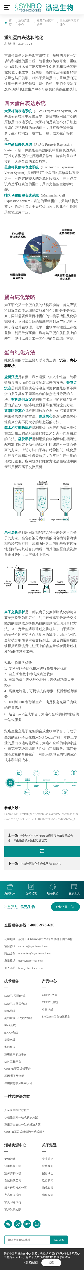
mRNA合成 (11, 1032)
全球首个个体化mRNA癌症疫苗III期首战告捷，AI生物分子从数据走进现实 (40, 837)
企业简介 (47, 1158)
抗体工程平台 (12, 1061)
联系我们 (47, 1166)
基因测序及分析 (14, 1075)
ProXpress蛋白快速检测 (56, 1016)
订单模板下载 (12, 1166)
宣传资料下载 (12, 1173)
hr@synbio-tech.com (30, 968)
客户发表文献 (12, 1209)
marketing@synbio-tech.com (35, 953)
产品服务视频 (12, 1194)
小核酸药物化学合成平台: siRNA (34, 863)
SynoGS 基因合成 (15, 1003)
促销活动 (10, 1158)
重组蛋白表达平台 (15, 1054)
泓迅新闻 (47, 1180)
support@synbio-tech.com (33, 946)
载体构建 (10, 1011)
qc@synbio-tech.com (30, 960)
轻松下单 (61, 906)
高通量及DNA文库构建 (18, 1018)
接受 (51, 1262)
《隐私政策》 (31, 1262)
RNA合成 (10, 1025)
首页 (10, 22)
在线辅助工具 (12, 1180)
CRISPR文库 (49, 994)
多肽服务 (10, 1047)
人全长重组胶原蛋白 (17, 1110)
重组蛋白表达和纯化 (69, 22)
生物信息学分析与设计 (18, 1083)
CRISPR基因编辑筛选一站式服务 (24, 1131)
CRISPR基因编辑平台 (17, 1068)
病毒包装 (10, 1039)
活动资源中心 (24, 22)
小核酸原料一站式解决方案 (21, 1117)
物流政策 (47, 1187)
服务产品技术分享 (45, 22)
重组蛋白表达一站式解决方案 (22, 1124)
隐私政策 (47, 1194)
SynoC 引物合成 (14, 995)
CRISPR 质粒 (50, 1002)
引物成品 (47, 1009)
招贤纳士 (47, 1173)
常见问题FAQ (12, 1202)
